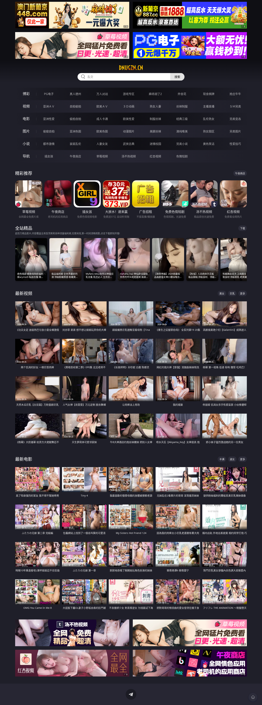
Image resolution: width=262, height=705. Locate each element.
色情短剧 (182, 156)
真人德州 (75, 94)
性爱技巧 (235, 144)
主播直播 (208, 106)
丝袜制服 (182, 106)
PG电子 (49, 94)
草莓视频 (102, 156)
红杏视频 (155, 156)
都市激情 (49, 144)
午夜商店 (75, 156)
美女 (221, 293)
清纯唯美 (182, 131)
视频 (26, 106)
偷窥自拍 (49, 131)
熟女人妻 (155, 106)
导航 (26, 156)
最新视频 (23, 293)
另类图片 (235, 131)
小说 (26, 143)
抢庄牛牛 (235, 94)
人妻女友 (102, 144)
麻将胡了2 (155, 94)
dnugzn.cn (131, 67)
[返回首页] (253, 697)
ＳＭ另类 (235, 106)
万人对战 (102, 94)
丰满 (221, 459)
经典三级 (182, 119)
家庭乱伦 (75, 144)
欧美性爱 (128, 119)
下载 (242, 228)
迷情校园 (155, 144)
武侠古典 (128, 144)
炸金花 (182, 94)
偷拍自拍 (75, 119)
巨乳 (232, 293)
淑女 (232, 459)
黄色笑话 (208, 144)
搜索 (177, 77)
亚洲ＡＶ (49, 106)
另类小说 (182, 144)
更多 (242, 293)
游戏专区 (128, 94)
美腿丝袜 (155, 131)
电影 (26, 118)
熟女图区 (208, 131)
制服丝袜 (155, 119)
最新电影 (23, 459)
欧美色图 (102, 131)
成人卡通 (102, 119)
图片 (26, 131)
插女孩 (49, 156)
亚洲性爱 (49, 119)
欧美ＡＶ (102, 106)
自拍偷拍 (75, 106)
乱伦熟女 (208, 119)
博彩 (26, 93)
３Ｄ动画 (128, 106)
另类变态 (235, 119)
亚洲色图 (75, 131)
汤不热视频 (129, 156)
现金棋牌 (208, 94)
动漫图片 (128, 131)
